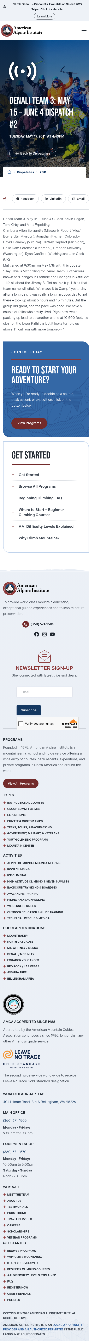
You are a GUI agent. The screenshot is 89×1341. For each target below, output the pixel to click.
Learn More (44, 16)
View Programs (29, 423)
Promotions (16, 1213)
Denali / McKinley (21, 954)
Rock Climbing (18, 869)
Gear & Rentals (19, 1293)
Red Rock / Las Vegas (23, 966)
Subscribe (28, 710)
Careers (13, 1225)
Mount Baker (17, 935)
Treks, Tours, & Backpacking (29, 827)
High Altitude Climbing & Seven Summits (38, 881)
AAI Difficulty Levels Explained (31, 1275)
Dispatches (25, 172)
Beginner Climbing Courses (28, 1269)
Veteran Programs (22, 1237)
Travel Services (19, 1219)
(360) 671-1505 (42, 624)
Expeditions (16, 815)
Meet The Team (18, 1194)
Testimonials (17, 1206)
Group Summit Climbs (24, 809)
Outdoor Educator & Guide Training (35, 912)
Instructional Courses (25, 802)
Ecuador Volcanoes (23, 960)
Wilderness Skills (21, 906)
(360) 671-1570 (14, 1152)
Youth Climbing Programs (27, 839)
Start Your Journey (22, 1263)
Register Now (17, 1287)
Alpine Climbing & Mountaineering (33, 863)
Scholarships (18, 1231)
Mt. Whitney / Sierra (22, 948)
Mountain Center (20, 845)
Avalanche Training (22, 893)
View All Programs (21, 783)
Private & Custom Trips (25, 821)
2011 (43, 172)
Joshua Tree (16, 972)
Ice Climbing (16, 875)
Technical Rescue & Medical (29, 918)
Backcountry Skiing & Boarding (32, 887)
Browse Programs (21, 1250)
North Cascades (20, 941)
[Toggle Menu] (84, 30)
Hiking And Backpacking (26, 899)
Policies (13, 1300)
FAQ (10, 1281)
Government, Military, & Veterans (33, 833)
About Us (14, 1200)
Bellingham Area (20, 978)
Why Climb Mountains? (24, 1256)
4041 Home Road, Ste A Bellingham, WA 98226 (39, 1102)
